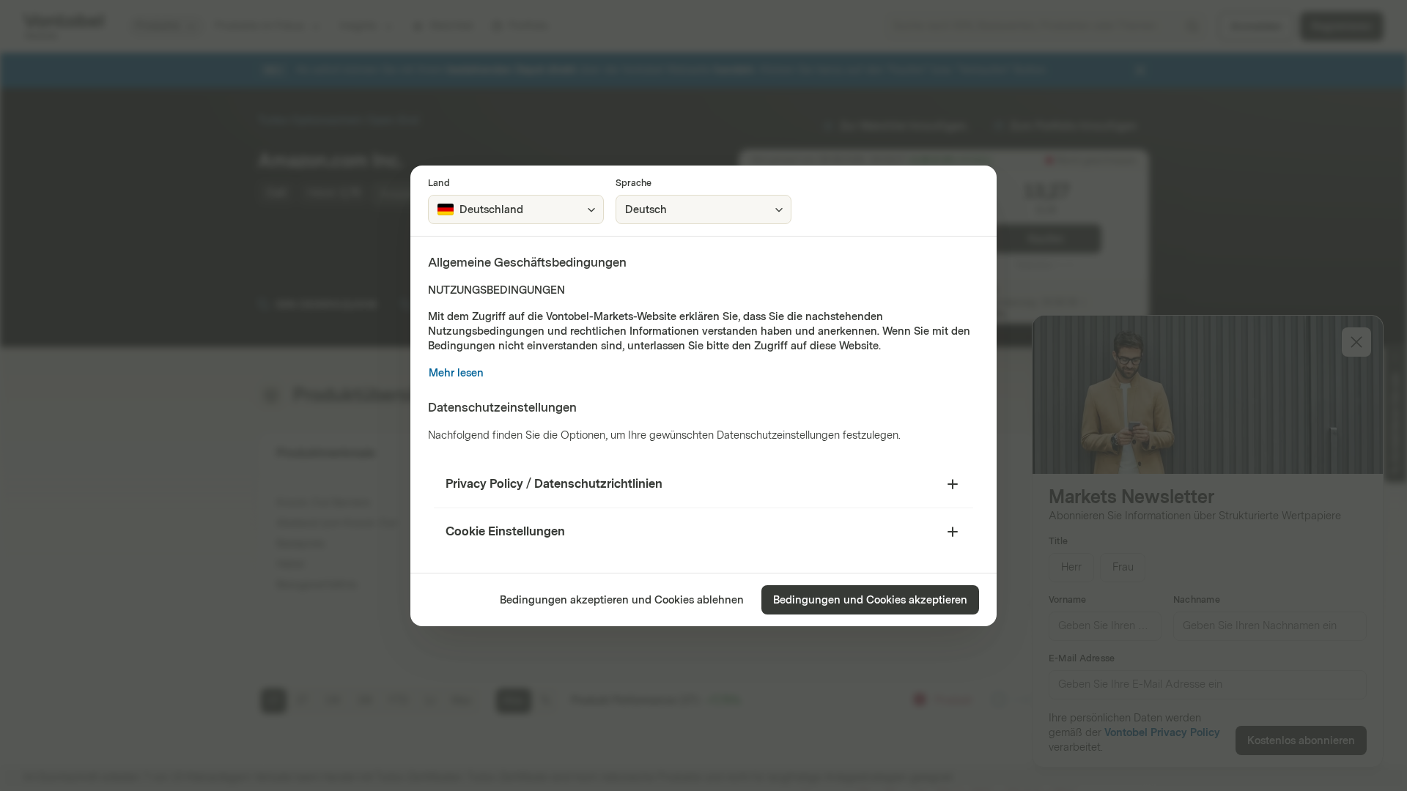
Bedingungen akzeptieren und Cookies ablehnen (622, 600)
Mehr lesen (456, 373)
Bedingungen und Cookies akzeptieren (870, 600)
